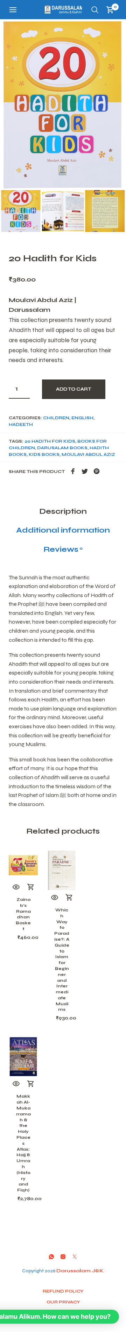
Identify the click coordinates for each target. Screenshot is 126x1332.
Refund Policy (63, 1291)
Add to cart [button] (30, 887)
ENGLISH (82, 417)
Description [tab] (63, 511)
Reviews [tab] (63, 549)
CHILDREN (56, 417)
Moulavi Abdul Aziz (88, 454)
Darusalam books (62, 447)
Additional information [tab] (63, 530)
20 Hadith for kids (49, 441)
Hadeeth (21, 424)
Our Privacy (63, 1302)
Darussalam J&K (79, 1271)
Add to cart (73, 389)
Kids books (44, 454)
